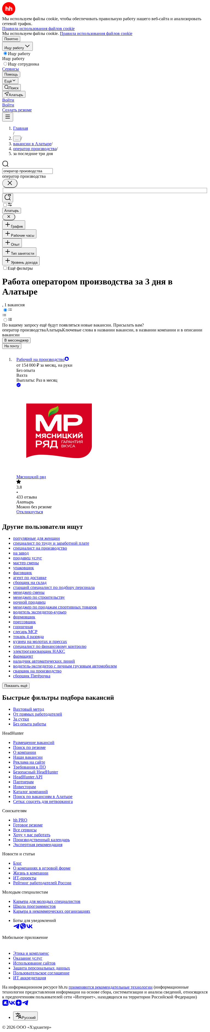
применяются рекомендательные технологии (111, 987)
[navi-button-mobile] (7, 116)
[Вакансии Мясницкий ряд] (110, 431)
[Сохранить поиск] (7, 197)
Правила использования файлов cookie (96, 33)
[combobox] (27, 171)
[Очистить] (10, 183)
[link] (11, 87)
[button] (8, 100)
